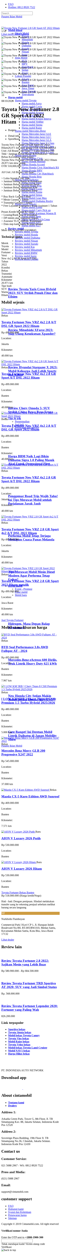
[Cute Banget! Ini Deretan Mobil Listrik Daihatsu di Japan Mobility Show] (22, 725)
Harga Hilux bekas (19, 1053)
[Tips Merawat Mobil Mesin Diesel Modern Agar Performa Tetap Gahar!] (22, 565)
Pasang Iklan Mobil (11, 16)
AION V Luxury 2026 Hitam (21, 868)
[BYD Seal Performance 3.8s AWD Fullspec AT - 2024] (30, 637)
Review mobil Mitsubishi (28, 249)
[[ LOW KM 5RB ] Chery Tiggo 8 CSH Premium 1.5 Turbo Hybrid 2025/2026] (30, 689)
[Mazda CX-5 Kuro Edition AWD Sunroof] (25, 789)
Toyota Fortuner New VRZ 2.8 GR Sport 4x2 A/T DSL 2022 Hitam (30, 531)
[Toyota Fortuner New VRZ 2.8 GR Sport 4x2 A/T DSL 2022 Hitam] (30, 519)
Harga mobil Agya (32, 103)
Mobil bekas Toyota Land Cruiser (27, 1047)
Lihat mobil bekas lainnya (15, 34)
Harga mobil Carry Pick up (36, 210)
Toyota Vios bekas (18, 1038)
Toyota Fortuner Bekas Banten (17, 892)
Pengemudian (22, 421)
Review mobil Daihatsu (27, 237)
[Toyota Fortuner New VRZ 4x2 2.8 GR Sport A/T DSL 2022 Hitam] (30, 364)
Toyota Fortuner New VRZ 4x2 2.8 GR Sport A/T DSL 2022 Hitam (28, 375)
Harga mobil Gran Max (34, 198)
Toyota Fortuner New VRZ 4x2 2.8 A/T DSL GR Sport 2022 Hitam (28, 324)
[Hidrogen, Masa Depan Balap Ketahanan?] (22, 617)
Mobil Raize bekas (18, 1041)
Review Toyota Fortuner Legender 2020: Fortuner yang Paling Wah (29, 1007)
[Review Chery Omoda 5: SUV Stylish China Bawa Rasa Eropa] (23, 401)
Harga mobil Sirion (32, 195)
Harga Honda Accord (33, 164)
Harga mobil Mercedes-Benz (30, 131)
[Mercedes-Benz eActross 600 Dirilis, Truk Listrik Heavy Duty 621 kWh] (22, 653)
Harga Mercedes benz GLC (36, 137)
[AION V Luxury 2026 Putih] (18, 831)
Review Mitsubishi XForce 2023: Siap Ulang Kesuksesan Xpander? (32, 331)
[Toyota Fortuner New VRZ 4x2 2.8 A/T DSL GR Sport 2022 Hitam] (30, 312)
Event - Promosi (23, 589)
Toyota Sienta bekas (19, 1032)
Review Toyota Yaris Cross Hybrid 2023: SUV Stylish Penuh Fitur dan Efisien (33, 292)
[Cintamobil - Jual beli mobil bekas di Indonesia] (14, 24)
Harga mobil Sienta (32, 124)
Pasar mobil (21, 592)
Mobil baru (21, 595)
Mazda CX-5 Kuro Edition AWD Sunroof (30, 796)
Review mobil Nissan (26, 240)
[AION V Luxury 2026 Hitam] (18, 862)
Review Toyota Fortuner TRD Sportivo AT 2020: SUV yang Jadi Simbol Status (29, 985)
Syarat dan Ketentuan (19, 1212)
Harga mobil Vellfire (33, 121)
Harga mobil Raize (32, 127)
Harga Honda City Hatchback (38, 173)
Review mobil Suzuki (26, 243)
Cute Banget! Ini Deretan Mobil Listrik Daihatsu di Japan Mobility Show (32, 735)
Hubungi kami (16, 1209)
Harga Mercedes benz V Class (38, 143)
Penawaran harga (17, 1215)
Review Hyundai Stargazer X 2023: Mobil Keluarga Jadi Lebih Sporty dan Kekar (32, 370)
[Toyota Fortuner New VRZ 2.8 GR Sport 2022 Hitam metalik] (30, 571)
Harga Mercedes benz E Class (38, 146)
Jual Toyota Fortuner (12, 620)
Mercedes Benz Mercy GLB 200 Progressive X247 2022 (23, 752)
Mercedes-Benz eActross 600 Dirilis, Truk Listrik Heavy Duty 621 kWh (32, 661)
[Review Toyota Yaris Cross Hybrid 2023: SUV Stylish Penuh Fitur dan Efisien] (23, 282)
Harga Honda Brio (32, 176)
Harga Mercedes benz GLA (37, 140)
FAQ (11, 4)
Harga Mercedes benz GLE (36, 134)
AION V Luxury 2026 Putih (21, 838)
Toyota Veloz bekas (19, 1044)
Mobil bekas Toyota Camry (24, 1035)
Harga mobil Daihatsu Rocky (37, 201)
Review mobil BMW (26, 253)
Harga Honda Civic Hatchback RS (40, 167)
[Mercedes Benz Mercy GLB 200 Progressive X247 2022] (30, 741)
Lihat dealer (7, 939)
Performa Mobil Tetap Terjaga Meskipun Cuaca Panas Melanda (31, 537)
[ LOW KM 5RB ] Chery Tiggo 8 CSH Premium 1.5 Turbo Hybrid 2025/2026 (28, 700)
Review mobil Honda (26, 234)
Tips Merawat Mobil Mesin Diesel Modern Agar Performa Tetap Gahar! (31, 575)
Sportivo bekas (16, 1029)
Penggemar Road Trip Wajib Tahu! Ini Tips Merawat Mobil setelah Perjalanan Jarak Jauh (33, 499)
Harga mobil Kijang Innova (36, 118)
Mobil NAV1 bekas (19, 1050)
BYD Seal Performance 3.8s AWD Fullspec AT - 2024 (24, 649)
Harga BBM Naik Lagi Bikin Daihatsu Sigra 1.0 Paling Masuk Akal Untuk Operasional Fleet (31, 459)
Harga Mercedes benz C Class (38, 149)
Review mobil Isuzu (25, 256)
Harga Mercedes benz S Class (38, 152)
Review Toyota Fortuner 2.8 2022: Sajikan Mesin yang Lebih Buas (25, 962)
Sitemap (12, 1218)
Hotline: (21, 7)
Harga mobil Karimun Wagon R (39, 213)
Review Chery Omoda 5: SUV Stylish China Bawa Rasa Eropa (30, 410)
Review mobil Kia (25, 246)
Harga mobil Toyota (25, 100)
